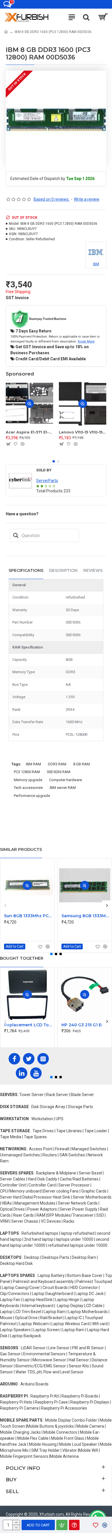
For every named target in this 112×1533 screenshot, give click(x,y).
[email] (16, 535)
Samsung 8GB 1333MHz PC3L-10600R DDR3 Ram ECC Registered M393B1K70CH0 (85, 915)
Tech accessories (28, 787)
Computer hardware (65, 780)
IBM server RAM (63, 787)
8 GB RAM (81, 764)
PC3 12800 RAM (27, 772)
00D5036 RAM (58, 772)
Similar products (21, 849)
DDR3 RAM (57, 764)
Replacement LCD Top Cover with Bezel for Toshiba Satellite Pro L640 (28, 1024)
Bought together (21, 958)
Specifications (26, 570)
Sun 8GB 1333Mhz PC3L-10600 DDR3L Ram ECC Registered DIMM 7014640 (28, 915)
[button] (54, 461)
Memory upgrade (28, 780)
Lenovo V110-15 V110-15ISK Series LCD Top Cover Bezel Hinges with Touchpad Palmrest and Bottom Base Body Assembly (82, 432)
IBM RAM (33, 764)
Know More (86, 341)
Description (63, 570)
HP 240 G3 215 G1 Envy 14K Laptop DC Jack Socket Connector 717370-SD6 (85, 1024)
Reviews (93, 570)
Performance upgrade (32, 795)
